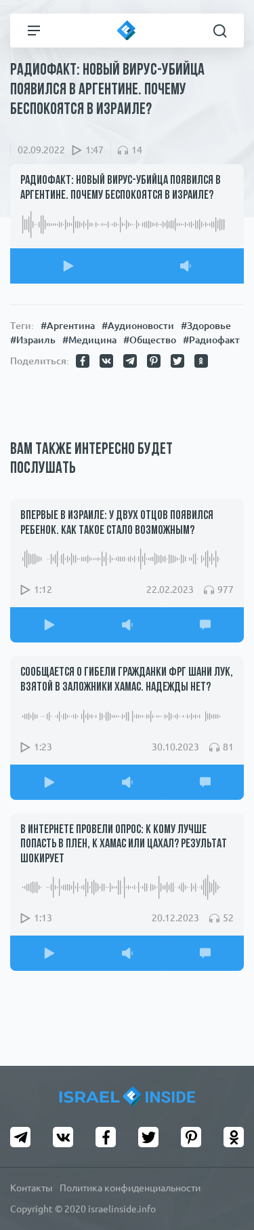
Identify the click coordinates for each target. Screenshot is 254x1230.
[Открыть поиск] (220, 30)
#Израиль (33, 339)
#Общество (149, 339)
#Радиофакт (211, 339)
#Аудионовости (138, 325)
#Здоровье (206, 325)
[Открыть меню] (34, 30)
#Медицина (89, 339)
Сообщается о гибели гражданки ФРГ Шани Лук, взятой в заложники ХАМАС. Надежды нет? (126, 680)
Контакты (31, 1188)
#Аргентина (68, 325)
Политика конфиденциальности (130, 1188)
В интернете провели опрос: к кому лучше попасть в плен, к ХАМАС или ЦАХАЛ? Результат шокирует (123, 845)
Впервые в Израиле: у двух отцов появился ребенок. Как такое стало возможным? (116, 523)
